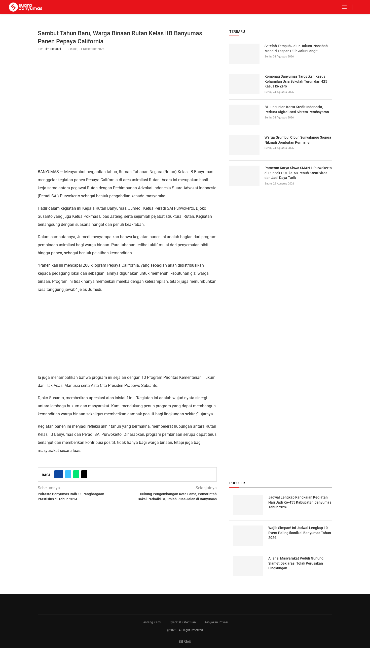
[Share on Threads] (84, 474)
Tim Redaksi (52, 49)
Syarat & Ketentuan (183, 622)
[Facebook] (356, 7)
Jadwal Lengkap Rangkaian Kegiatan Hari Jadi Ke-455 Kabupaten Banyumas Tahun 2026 (299, 502)
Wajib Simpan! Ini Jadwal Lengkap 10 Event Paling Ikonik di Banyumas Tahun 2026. (299, 533)
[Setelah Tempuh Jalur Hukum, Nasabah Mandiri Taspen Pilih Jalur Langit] (244, 54)
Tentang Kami (151, 622)
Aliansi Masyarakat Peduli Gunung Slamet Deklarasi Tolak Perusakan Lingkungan (295, 563)
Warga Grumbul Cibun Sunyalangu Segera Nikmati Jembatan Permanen (298, 139)
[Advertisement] (127, 333)
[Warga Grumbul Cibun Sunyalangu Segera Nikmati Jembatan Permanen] (244, 145)
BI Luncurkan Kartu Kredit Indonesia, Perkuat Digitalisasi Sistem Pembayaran (297, 109)
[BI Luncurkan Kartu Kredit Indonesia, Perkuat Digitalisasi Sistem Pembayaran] (244, 115)
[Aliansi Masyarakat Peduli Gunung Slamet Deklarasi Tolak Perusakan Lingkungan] (248, 566)
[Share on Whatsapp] (76, 474)
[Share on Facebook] (58, 474)
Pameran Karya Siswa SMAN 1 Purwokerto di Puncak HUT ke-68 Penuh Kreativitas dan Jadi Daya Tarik (298, 173)
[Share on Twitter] (68, 474)
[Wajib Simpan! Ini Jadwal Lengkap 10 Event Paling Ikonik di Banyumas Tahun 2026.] (248, 536)
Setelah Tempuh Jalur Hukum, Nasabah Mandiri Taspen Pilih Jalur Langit (296, 48)
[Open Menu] (344, 7)
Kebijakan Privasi (216, 622)
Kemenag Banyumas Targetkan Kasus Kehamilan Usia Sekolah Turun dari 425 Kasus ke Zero (296, 81)
